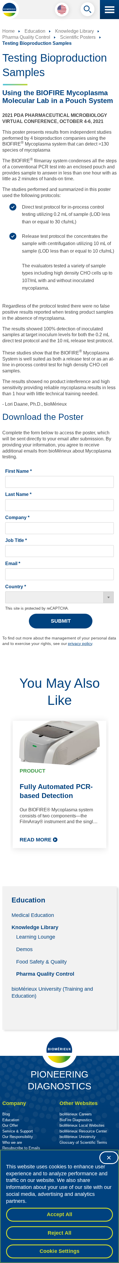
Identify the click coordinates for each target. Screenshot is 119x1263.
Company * (17, 517)
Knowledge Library (35, 927)
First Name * (18, 471)
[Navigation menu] (109, 9)
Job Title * (16, 540)
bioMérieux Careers (76, 1114)
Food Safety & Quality (41, 961)
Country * (15, 586)
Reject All (60, 1233)
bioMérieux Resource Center (83, 1131)
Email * (12, 563)
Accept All (59, 1214)
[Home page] (9, 9)
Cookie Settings (60, 1251)
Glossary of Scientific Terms (83, 1142)
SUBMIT (61, 621)
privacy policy (80, 643)
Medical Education (33, 915)
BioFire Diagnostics (76, 1120)
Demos (24, 949)
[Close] (108, 1157)
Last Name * (18, 494)
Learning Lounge (35, 937)
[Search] (87, 10)
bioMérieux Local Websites (82, 1125)
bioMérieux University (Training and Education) (52, 992)
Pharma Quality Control (45, 974)
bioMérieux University (78, 1137)
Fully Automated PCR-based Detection (56, 791)
